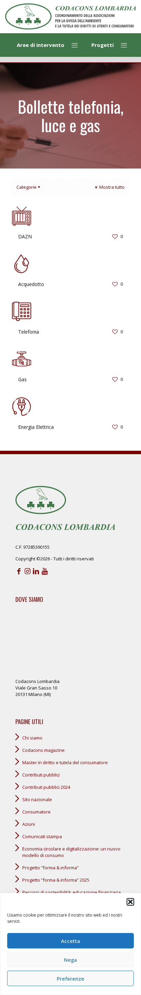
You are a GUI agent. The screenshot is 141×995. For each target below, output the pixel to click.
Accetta (70, 940)
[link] (70, 16)
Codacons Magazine (43, 750)
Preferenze (70, 978)
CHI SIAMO (32, 738)
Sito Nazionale (37, 799)
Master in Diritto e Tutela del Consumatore (65, 762)
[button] (130, 901)
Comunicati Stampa (42, 836)
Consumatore (36, 812)
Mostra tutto (111, 187)
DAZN (25, 236)
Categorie (26, 187)
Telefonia (28, 331)
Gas (22, 379)
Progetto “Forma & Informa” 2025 (55, 880)
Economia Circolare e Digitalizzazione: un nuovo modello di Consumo (71, 852)
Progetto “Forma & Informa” (50, 868)
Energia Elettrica (36, 427)
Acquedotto (31, 284)
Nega (70, 959)
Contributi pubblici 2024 (46, 787)
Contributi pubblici (41, 775)
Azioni (28, 824)
